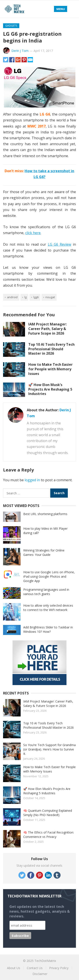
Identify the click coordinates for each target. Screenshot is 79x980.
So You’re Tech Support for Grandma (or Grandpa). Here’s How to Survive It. (49, 749)
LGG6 (36, 297)
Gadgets (11, 25)
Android (12, 297)
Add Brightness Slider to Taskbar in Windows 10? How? (48, 629)
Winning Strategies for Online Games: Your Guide (44, 552)
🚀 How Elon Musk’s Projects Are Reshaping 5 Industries (50, 389)
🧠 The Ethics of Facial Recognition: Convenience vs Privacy (48, 834)
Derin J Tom (20, 51)
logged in (32, 480)
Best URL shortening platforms (45, 514)
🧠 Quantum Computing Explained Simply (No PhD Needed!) (47, 812)
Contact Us (35, 968)
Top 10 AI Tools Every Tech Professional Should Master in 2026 (51, 349)
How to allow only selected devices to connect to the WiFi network (48, 607)
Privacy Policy (58, 968)
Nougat (50, 297)
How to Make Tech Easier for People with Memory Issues (50, 369)
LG (25, 297)
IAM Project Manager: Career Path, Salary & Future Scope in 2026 (47, 329)
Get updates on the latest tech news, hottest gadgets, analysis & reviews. (39, 911)
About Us (13, 968)
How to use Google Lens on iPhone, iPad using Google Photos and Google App (49, 576)
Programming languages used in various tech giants (46, 591)
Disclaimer (39, 974)
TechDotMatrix (45, 961)
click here (33, 232)
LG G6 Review (59, 244)
